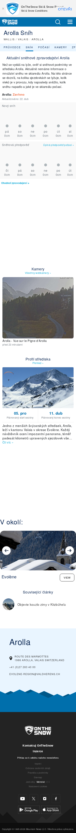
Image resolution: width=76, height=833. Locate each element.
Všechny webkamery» (38, 272)
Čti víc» (7, 442)
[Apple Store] (50, 809)
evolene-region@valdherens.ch (34, 674)
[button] (58, 22)
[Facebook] (56, 798)
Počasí (44, 47)
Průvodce (12, 47)
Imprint (38, 763)
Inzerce (38, 751)
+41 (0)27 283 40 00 (22, 667)
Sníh (29, 47)
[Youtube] (22, 798)
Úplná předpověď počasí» (58, 145)
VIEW (67, 577)
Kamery (61, 47)
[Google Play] (29, 809)
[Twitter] (33, 798)
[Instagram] (45, 798)
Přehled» (38, 363)
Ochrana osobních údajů (38, 768)
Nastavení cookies (38, 786)
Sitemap (38, 777)
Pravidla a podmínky (38, 772)
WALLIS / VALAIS (16, 39)
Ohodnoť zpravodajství (14, 183)
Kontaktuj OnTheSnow (37, 745)
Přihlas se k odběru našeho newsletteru (38, 757)
